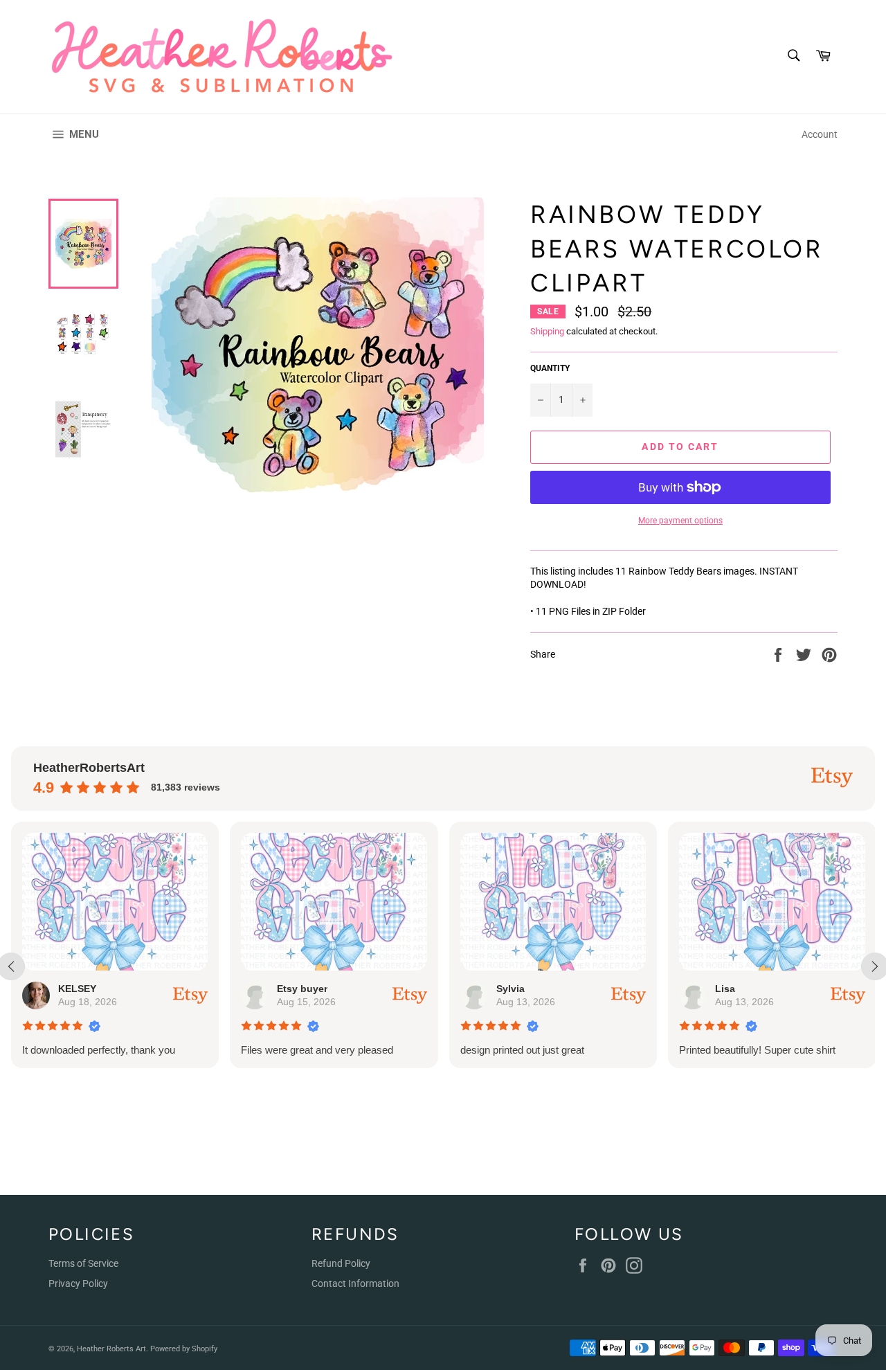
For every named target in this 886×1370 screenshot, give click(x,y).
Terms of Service (83, 1263)
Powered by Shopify (183, 1348)
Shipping (547, 331)
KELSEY (77, 988)
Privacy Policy (78, 1283)
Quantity (550, 368)
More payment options (680, 520)
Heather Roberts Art (111, 1348)
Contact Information (355, 1283)
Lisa (725, 988)
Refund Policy (340, 1263)
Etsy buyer (302, 988)
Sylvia (510, 988)
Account (820, 134)
